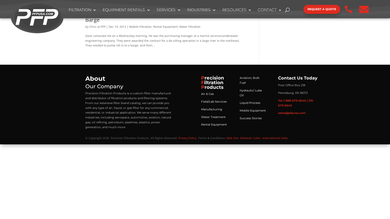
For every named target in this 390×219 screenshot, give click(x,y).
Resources (234, 10)
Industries (199, 10)
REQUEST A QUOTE (322, 9)
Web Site (232, 138)
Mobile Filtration (140, 27)
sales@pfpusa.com (292, 113)
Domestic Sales (250, 138)
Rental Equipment (165, 27)
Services (166, 10)
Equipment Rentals (124, 10)
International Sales (275, 138)
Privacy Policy (187, 138)
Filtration (80, 10)
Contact (267, 10)
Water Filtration (189, 27)
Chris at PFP (97, 27)
